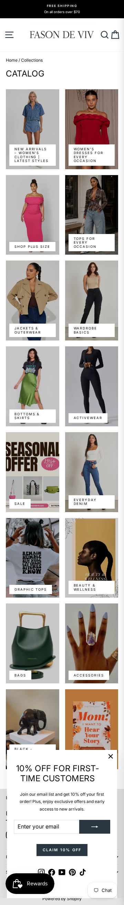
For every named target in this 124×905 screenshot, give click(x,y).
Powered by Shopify (62, 898)
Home (12, 60)
